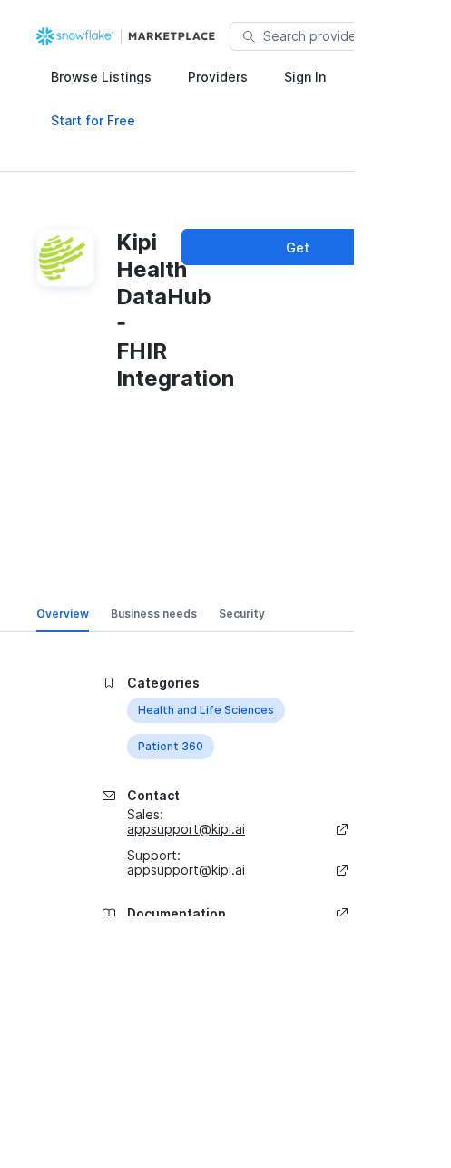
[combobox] (353, 36)
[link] (127, 36)
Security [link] (242, 613)
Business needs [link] (154, 613)
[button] (101, 76)
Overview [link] (62, 613)
